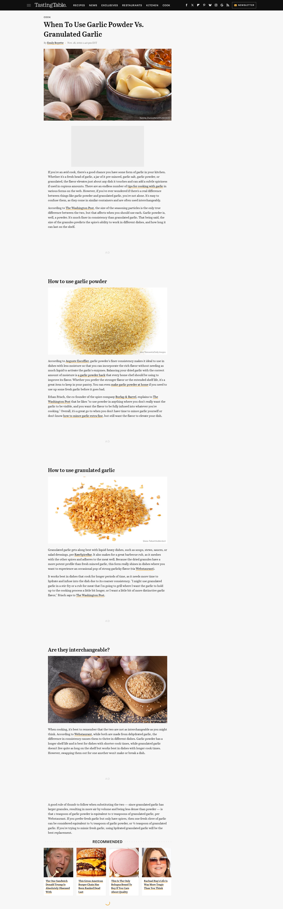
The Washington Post (80, 208)
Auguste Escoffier (77, 361)
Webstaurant (144, 568)
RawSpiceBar (83, 554)
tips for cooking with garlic (145, 186)
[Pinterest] (204, 6)
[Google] (222, 6)
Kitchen (152, 5)
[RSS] (227, 6)
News (93, 5)
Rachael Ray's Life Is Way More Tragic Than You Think (156, 884)
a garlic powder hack (91, 375)
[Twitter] (192, 6)
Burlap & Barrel (125, 397)
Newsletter (246, 5)
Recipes (79, 5)
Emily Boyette (55, 43)
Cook (166, 5)
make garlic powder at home (129, 384)
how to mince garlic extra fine (83, 416)
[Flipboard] (198, 6)
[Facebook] (186, 6)
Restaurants (132, 5)
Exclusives (109, 5)
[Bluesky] (210, 6)
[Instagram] (216, 6)
